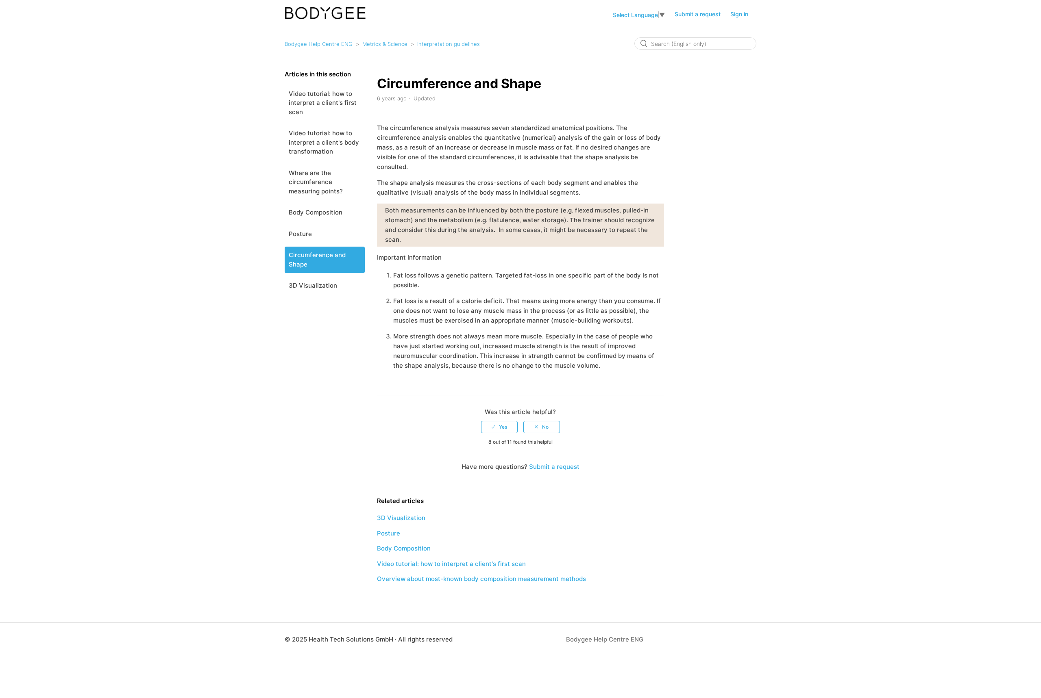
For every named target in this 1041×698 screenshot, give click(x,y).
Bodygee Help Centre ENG (319, 44)
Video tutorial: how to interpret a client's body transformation (324, 142)
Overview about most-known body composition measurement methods (481, 579)
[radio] (499, 427)
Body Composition (315, 212)
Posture (300, 234)
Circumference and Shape (317, 259)
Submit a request (698, 14)
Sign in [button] (739, 14)
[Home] (325, 17)
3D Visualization (313, 285)
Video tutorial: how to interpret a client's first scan (323, 103)
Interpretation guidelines (448, 44)
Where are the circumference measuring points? (316, 182)
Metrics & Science (384, 44)
